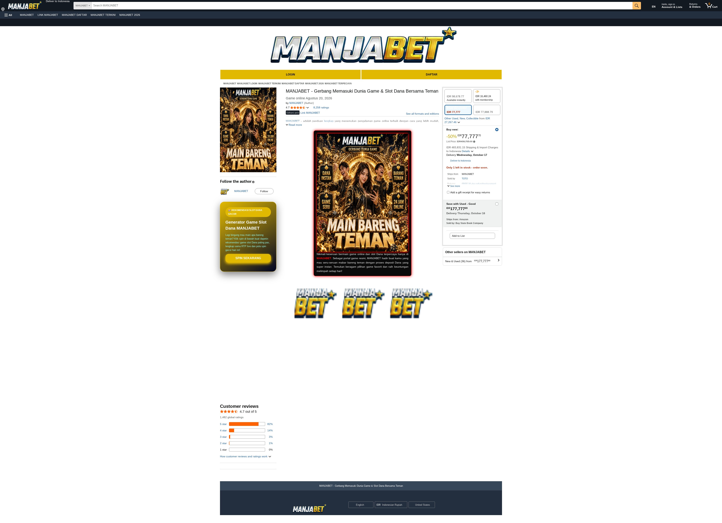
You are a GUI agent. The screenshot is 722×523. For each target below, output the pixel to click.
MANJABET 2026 (129, 14)
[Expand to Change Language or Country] (370, 505)
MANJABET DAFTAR (74, 14)
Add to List (458, 235)
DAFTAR (431, 74)
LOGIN (290, 74)
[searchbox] (362, 5)
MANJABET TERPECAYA (338, 83)
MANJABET (27, 14)
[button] (58, 1)
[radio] (458, 96)
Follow (264, 191)
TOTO (465, 178)
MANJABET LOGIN (247, 83)
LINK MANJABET (48, 14)
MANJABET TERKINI (103, 14)
